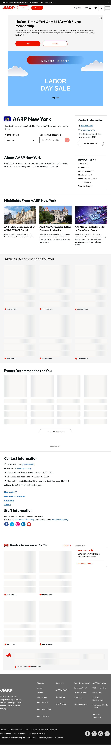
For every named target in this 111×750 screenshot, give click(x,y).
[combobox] (55, 140)
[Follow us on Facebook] (6, 524)
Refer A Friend (61, 704)
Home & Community (86, 178)
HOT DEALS (84, 550)
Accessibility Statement (48, 730)
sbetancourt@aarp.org (24, 519)
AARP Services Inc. (81, 704)
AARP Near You (43, 716)
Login (86, 8)
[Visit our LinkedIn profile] (23, 524)
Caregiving (82, 167)
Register (77, 8)
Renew (55, 44)
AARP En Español (62, 690)
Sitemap (3, 730)
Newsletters (60, 697)
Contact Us (60, 683)
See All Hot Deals (84, 563)
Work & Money (84, 186)
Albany (7, 504)
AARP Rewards (42, 702)
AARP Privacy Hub (15, 730)
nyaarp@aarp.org (88, 130)
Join (28, 44)
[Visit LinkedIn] (107, 733)
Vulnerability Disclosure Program (12, 737)
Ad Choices (31, 737)
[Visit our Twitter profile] (12, 524)
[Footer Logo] (12, 690)
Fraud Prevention (85, 171)
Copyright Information (37, 734)
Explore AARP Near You (50, 135)
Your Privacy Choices (45, 737)
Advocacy (82, 164)
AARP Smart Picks (44, 709)
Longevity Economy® (96, 715)
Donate (39, 688)
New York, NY (10, 492)
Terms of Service (31, 730)
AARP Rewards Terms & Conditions (13, 734)
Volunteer (40, 693)
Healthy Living (84, 175)
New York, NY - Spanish (14, 496)
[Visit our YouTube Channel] (29, 524)
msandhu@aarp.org (60, 519)
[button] (101, 8)
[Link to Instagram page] (18, 524)
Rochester (9, 500)
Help (96, 8)
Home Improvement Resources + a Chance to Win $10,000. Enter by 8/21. (28, 2)
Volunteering (83, 182)
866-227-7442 (87, 125)
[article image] (20, 223)
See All (66, 546)
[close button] (100, 18)
